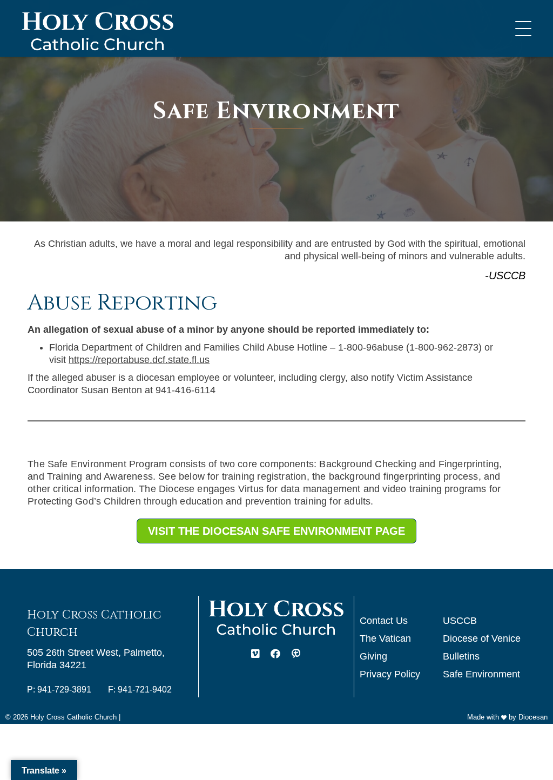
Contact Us (384, 620)
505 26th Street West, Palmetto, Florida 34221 (96, 658)
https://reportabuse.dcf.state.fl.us (139, 359)
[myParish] (296, 654)
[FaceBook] (275, 654)
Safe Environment (481, 674)
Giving (373, 656)
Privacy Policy (390, 674)
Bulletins (461, 656)
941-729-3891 (64, 689)
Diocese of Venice (482, 638)
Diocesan (533, 717)
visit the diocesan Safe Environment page (276, 531)
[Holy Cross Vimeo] (255, 654)
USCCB (460, 620)
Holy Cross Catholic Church (73, 717)
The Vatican (385, 638)
